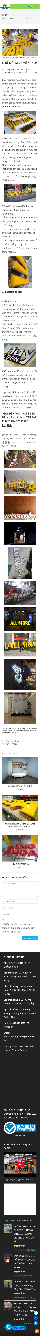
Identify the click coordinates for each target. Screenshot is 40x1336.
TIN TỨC (12, 18)
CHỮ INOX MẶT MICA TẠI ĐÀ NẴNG (15, 728)
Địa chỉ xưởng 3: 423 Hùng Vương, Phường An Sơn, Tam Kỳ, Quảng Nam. (20, 1013)
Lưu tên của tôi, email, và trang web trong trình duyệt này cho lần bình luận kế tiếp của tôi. (19, 928)
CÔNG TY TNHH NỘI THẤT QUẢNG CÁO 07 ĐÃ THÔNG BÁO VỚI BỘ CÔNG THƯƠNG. (20, 1114)
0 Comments (33, 72)
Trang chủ (5, 18)
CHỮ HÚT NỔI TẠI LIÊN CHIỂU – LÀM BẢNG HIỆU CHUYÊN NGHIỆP (20, 825)
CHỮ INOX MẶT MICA (20, 864)
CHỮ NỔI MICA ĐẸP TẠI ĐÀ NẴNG (17, 730)
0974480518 (19, 1328)
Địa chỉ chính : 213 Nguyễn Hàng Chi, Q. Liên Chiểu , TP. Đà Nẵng (20, 976)
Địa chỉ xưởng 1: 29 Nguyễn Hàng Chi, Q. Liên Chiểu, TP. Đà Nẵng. (19, 990)
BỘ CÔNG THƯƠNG (20, 1136)
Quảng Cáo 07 (10, 70)
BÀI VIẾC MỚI (10, 72)
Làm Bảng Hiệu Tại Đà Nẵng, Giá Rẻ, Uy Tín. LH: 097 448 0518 (20, 1180)
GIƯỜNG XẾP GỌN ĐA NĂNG (20, 786)
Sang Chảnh (8, 328)
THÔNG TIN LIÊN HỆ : (14, 957)
